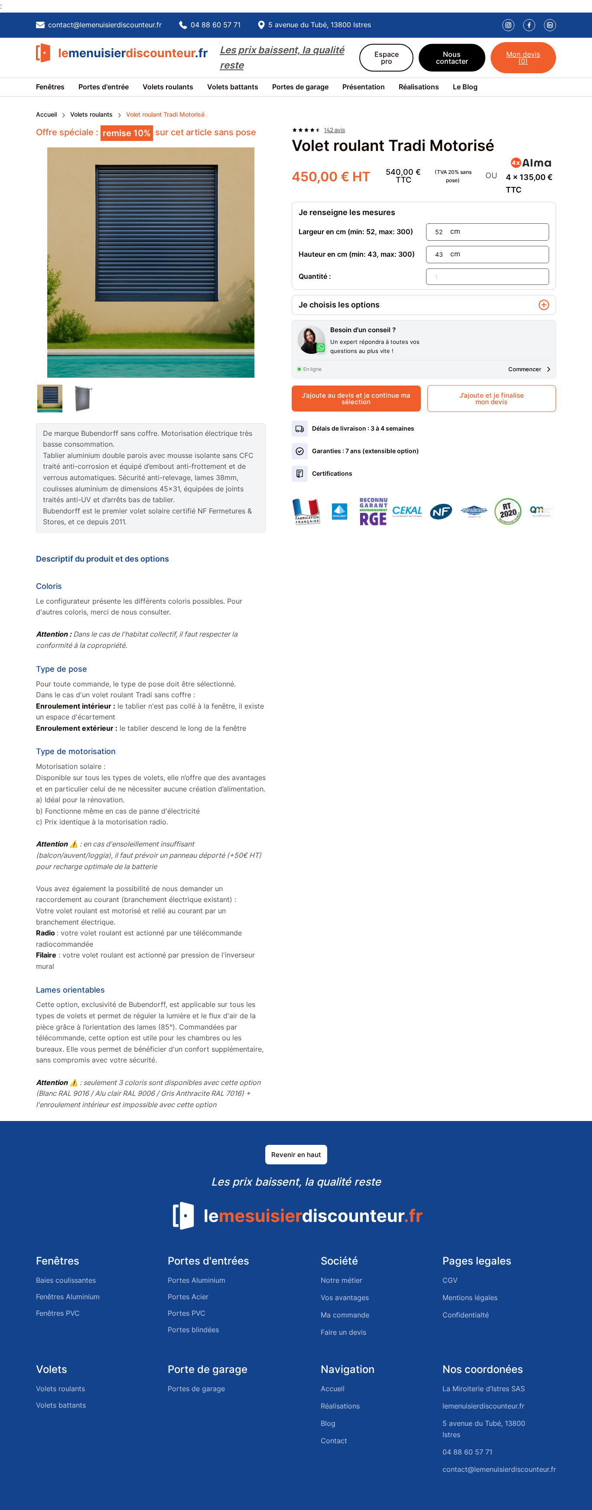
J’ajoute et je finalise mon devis (491, 398)
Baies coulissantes (66, 1280)
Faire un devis (343, 1332)
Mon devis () (523, 58)
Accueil (46, 114)
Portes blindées (193, 1329)
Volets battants (232, 86)
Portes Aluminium (196, 1280)
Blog (328, 1423)
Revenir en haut (296, 1154)
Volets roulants (168, 86)
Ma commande (345, 1315)
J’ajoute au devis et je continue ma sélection (356, 398)
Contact (334, 1440)
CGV (450, 1280)
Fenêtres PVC (58, 1313)
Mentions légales (470, 1297)
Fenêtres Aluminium (68, 1296)
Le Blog (465, 86)
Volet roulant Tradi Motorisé (165, 114)
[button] (57, 87)
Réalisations (419, 86)
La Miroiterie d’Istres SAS (483, 1388)
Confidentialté (465, 1315)
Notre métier (341, 1280)
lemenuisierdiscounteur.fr (483, 1406)
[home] (122, 57)
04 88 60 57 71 (467, 1452)
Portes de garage (300, 86)
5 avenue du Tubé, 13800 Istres (483, 1429)
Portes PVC (186, 1313)
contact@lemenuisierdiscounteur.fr (499, 1469)
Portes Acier (188, 1296)
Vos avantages (345, 1297)
